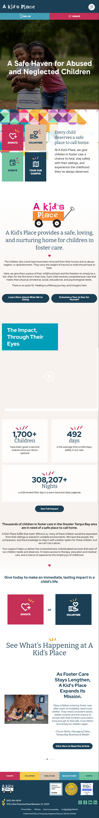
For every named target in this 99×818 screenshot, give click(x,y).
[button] (92, 7)
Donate (76, 16)
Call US (27, 16)
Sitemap (38, 809)
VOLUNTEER (36, 142)
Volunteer (73, 614)
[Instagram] (80, 802)
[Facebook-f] (85, 802)
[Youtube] (90, 802)
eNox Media (68, 809)
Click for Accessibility (51, 809)
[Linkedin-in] (95, 802)
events (12, 170)
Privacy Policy (26, 809)
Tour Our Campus (35, 172)
